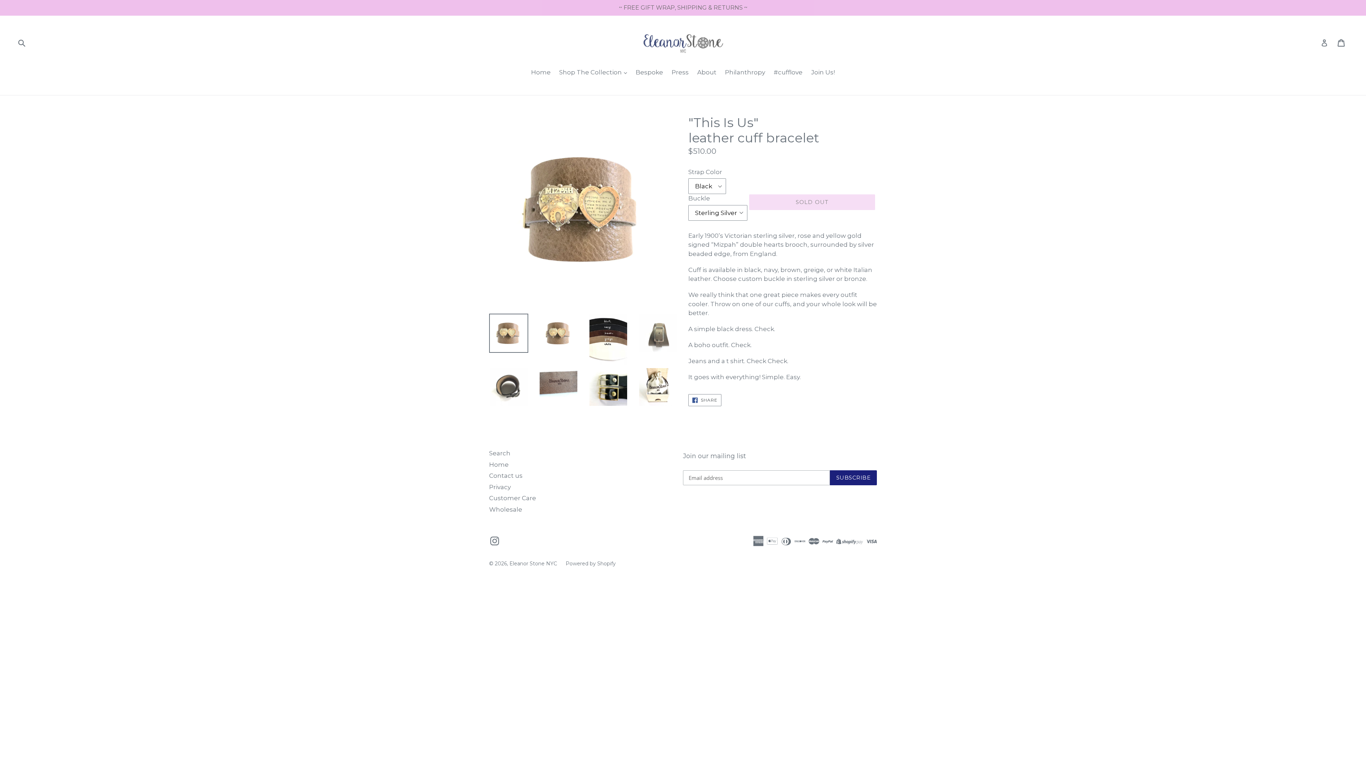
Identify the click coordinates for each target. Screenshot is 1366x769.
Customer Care (512, 498)
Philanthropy (745, 72)
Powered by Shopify (591, 563)
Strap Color (705, 172)
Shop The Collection (591, 72)
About (706, 72)
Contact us (506, 475)
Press (680, 72)
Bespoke (649, 72)
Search (499, 453)
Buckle (699, 198)
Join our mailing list (714, 456)
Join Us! (823, 72)
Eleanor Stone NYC (533, 563)
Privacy (500, 487)
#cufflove (788, 72)
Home (541, 72)
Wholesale (505, 509)
